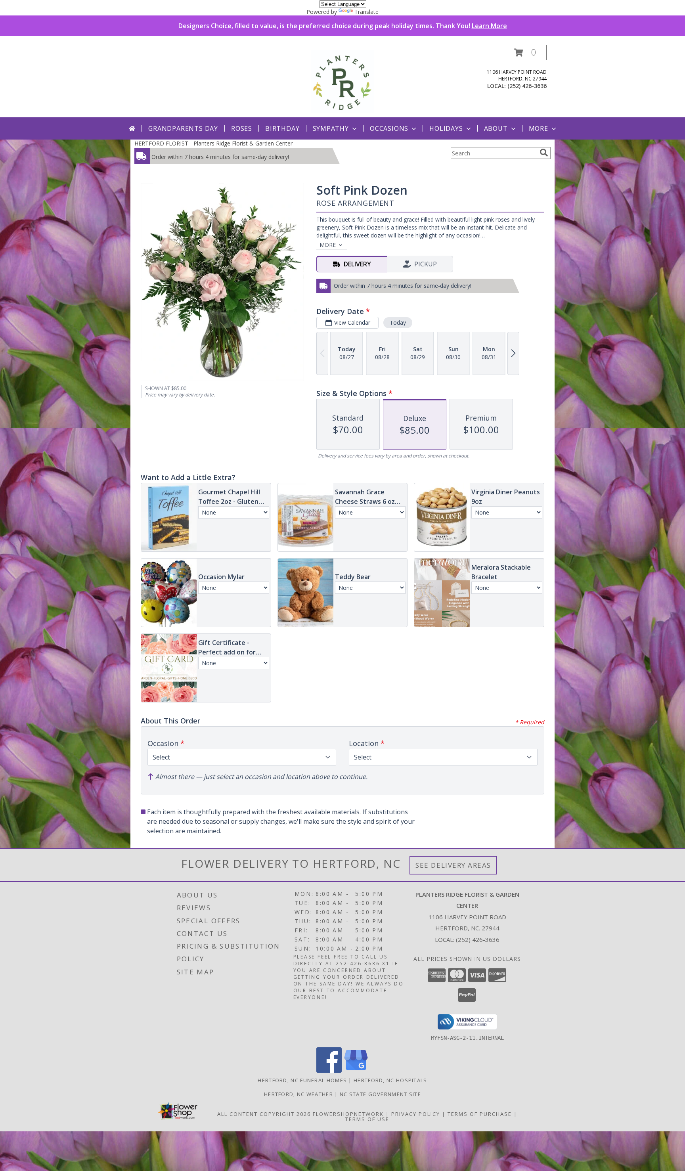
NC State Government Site (380, 1094)
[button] (525, 52)
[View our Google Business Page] (356, 1070)
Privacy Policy (415, 1113)
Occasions (389, 128)
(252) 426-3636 (527, 86)
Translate (366, 11)
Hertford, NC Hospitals (390, 1080)
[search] (544, 152)
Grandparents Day (183, 128)
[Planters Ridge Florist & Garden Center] (342, 81)
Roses (241, 128)
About (496, 128)
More (538, 128)
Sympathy (331, 128)
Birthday (282, 128)
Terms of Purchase (480, 1113)
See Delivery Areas (453, 865)
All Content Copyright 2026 (264, 1113)
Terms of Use (367, 1119)
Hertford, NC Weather (298, 1094)
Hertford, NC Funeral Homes (302, 1080)
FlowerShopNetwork (348, 1113)
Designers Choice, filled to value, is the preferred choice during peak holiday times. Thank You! (342, 25)
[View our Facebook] (329, 1070)
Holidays (446, 128)
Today (398, 322)
